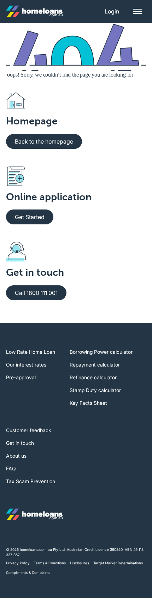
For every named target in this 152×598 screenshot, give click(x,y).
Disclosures (79, 563)
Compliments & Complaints (28, 572)
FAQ (11, 468)
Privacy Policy (18, 563)
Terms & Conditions (50, 563)
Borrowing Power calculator (101, 352)
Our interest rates (26, 365)
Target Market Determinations (118, 563)
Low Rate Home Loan (30, 352)
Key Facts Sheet (88, 403)
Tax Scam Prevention (30, 481)
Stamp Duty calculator (95, 390)
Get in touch (20, 443)
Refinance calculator (93, 377)
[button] (111, 11)
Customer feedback (28, 430)
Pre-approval (21, 377)
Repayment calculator (95, 365)
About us (16, 456)
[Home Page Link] (34, 11)
